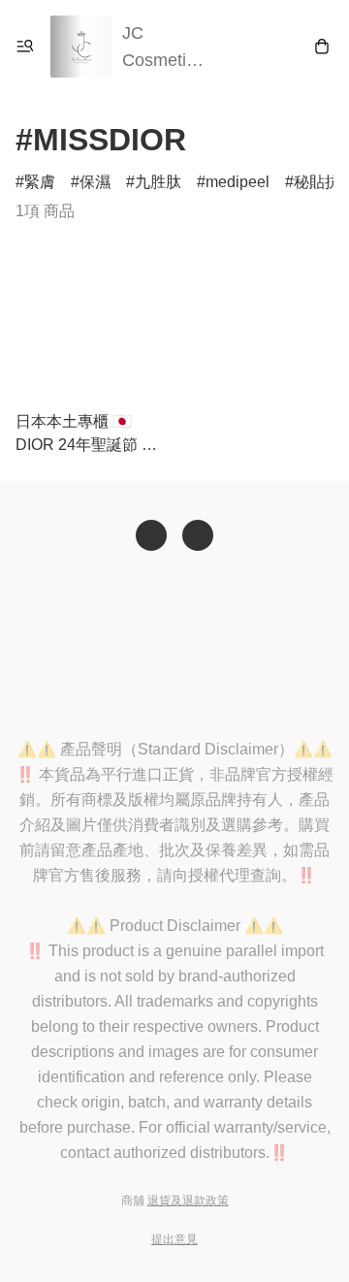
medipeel (238, 182)
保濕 (95, 182)
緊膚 (39, 182)
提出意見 (174, 1239)
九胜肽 (158, 182)
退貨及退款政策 (188, 1200)
